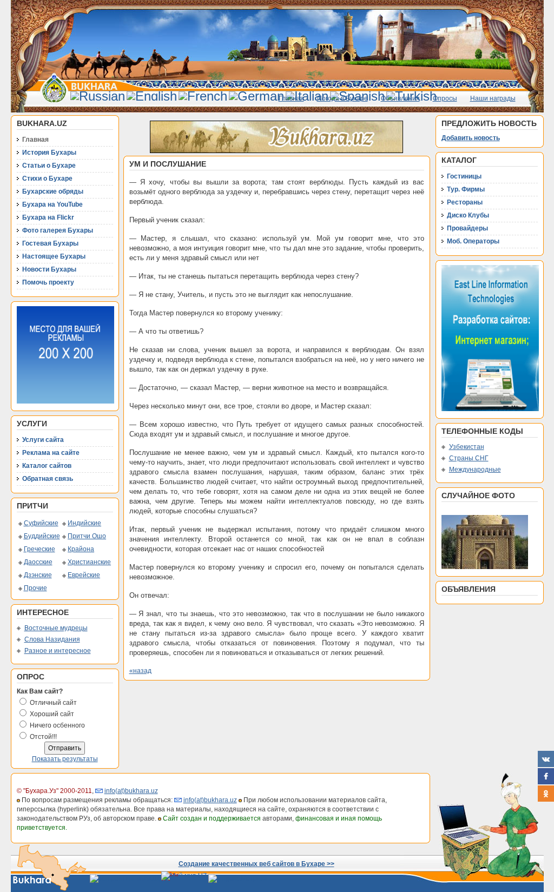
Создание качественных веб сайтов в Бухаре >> (256, 864)
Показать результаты (65, 759)
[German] (256, 96)
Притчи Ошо (87, 536)
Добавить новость (470, 138)
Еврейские (84, 575)
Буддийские (42, 536)
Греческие (39, 549)
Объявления (400, 98)
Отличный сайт (53, 702)
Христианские (89, 562)
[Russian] (97, 96)
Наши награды (493, 98)
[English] (152, 96)
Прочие (35, 588)
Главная (291, 98)
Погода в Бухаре (342, 98)
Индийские (84, 523)
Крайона (81, 549)
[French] (203, 96)
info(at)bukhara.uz (131, 791)
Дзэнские (38, 575)
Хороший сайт (52, 714)
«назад (140, 671)
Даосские (38, 562)
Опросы (445, 98)
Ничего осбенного (57, 725)
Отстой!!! (43, 737)
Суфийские (41, 523)
